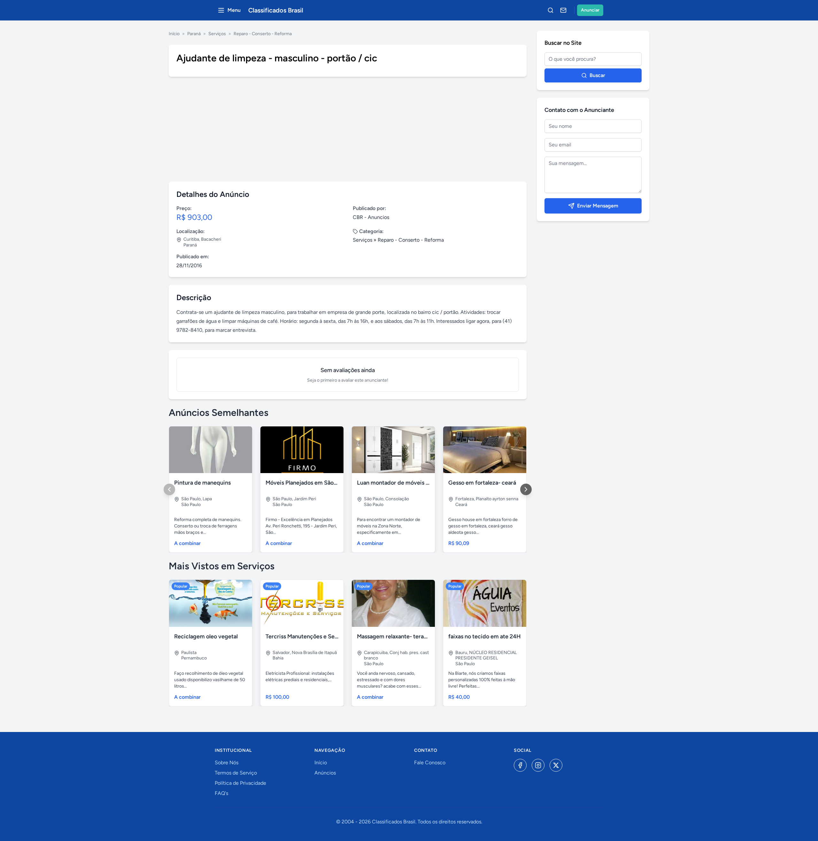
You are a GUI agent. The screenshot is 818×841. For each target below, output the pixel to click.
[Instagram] (538, 765)
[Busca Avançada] (550, 10)
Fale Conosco (429, 762)
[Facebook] (520, 765)
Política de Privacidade (240, 783)
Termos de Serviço (236, 773)
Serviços (217, 33)
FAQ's (221, 793)
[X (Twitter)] (556, 765)
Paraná (194, 33)
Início (174, 33)
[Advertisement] (348, 129)
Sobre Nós (226, 762)
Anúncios (325, 773)
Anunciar (590, 10)
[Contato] (563, 10)
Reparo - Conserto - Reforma (263, 33)
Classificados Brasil (275, 10)
